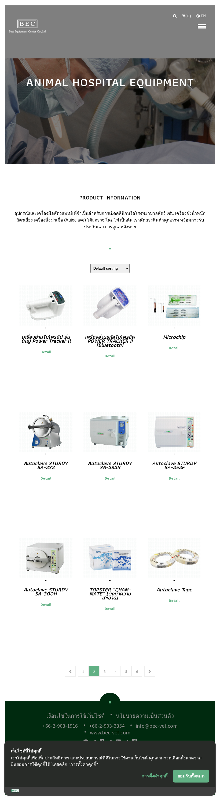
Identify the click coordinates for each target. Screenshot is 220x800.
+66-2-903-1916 (60, 725)
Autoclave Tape (174, 589)
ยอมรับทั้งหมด (191, 775)
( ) (188, 15)
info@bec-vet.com (157, 725)
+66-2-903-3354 (106, 725)
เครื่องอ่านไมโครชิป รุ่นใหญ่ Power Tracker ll (46, 339)
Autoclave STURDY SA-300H (46, 591)
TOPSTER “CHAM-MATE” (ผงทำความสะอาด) (110, 593)
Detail (46, 351)
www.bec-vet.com (110, 732)
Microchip (174, 337)
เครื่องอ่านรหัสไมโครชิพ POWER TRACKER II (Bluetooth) (110, 341)
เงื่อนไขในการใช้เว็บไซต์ (75, 715)
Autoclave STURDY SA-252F (174, 465)
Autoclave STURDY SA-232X (110, 465)
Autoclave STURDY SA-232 (46, 465)
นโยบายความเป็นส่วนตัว (145, 715)
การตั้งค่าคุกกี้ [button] (155, 775)
